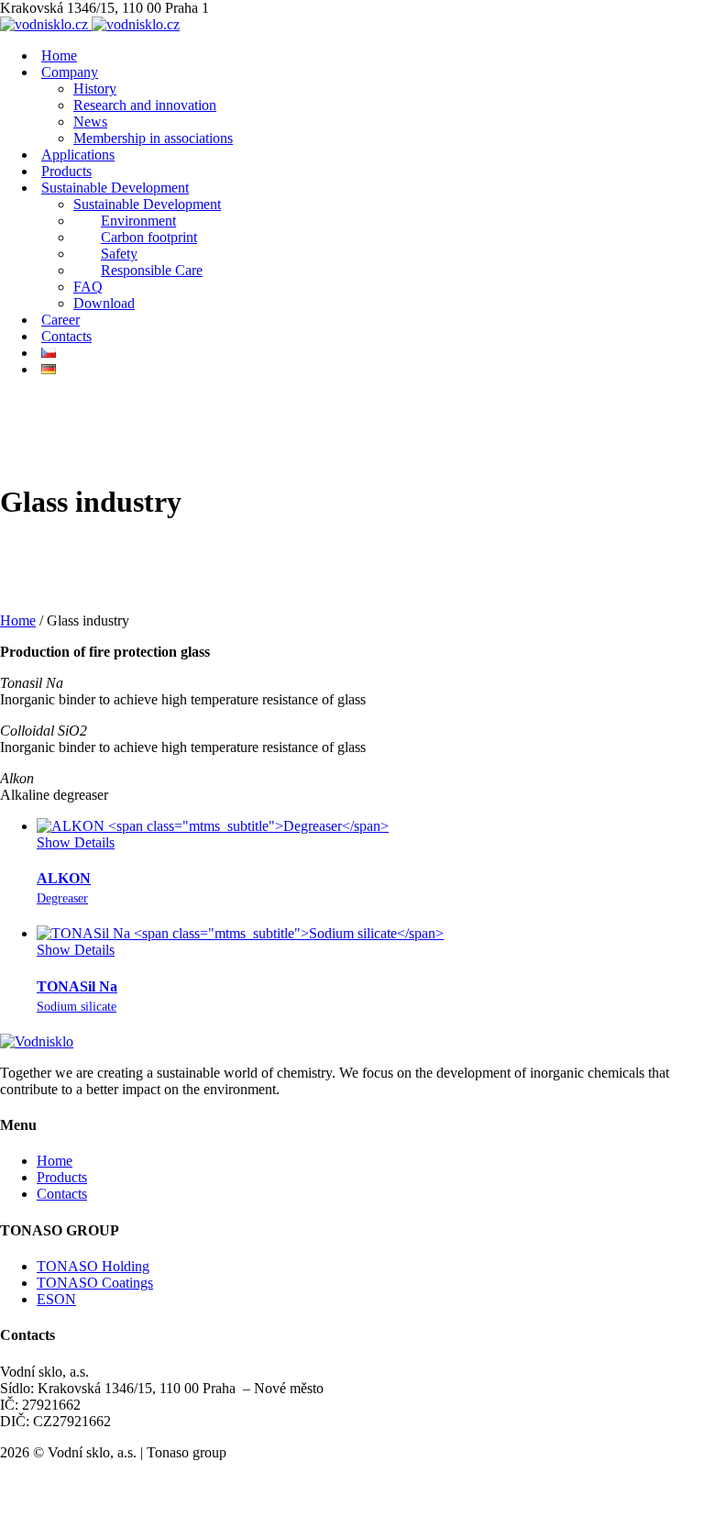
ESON (56, 1299)
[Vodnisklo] (36, 1041)
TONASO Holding (93, 1266)
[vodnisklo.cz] (90, 24)
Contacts (62, 1193)
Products (62, 1177)
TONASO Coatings (95, 1282)
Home (18, 620)
